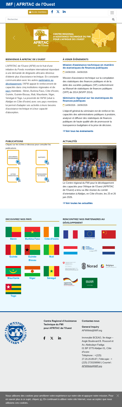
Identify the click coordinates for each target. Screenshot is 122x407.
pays (8, 91)
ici (41, 399)
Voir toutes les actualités (79, 203)
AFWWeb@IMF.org (92, 330)
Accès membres (39, 12)
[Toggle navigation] (112, 13)
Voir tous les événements (79, 131)
